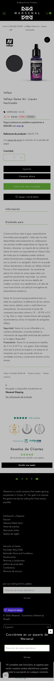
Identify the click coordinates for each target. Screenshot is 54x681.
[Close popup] (50, 631)
